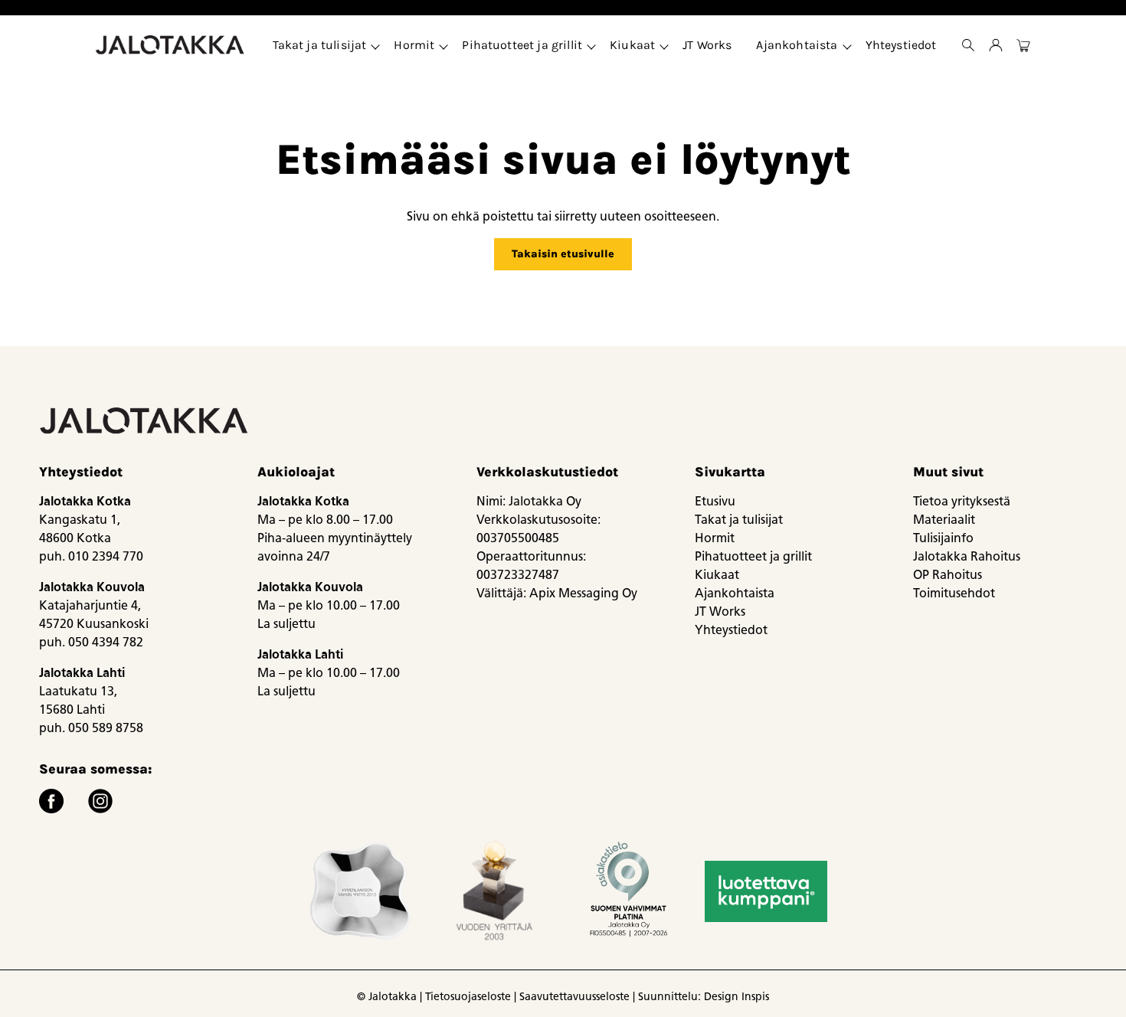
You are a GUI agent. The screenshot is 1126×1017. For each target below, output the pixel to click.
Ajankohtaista (796, 45)
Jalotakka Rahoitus (966, 556)
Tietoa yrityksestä (961, 501)
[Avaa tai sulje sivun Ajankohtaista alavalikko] (847, 45)
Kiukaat (632, 45)
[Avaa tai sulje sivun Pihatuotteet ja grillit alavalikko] (591, 45)
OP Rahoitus (947, 574)
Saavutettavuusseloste (574, 996)
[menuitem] (321, 45)
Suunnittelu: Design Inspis (703, 996)
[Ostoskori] (1023, 45)
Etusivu (715, 501)
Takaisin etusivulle (563, 253)
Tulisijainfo (943, 538)
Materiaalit (944, 519)
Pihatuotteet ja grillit (522, 45)
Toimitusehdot (954, 593)
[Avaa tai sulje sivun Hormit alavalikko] (443, 45)
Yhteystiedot (901, 45)
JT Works (707, 45)
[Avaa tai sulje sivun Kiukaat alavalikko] (664, 45)
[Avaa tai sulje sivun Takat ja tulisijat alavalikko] (375, 45)
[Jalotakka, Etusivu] (171, 45)
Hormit (414, 45)
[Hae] (968, 45)
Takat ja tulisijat (320, 45)
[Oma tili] (995, 45)
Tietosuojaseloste (468, 996)
